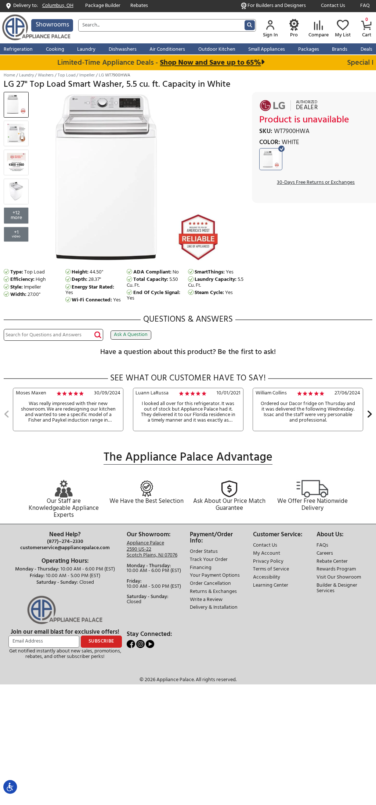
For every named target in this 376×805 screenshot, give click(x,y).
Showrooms (52, 24)
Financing (201, 568)
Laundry (26, 75)
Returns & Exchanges (213, 592)
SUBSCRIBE (101, 641)
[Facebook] (131, 644)
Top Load (67, 75)
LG (101, 75)
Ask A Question (131, 335)
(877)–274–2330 (65, 541)
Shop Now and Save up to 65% (204, 63)
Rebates (139, 6)
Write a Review (206, 600)
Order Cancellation (210, 584)
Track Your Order (209, 560)
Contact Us (333, 6)
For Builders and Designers (276, 6)
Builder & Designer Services (337, 588)
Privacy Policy (268, 562)
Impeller (87, 75)
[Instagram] (141, 644)
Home (9, 75)
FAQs (322, 545)
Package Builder (102, 6)
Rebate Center (332, 562)
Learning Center (270, 585)
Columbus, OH (57, 6)
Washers (46, 75)
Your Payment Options (215, 576)
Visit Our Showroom (339, 577)
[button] (7, 415)
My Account (266, 554)
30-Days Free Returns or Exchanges (316, 183)
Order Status (204, 552)
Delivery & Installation (214, 608)
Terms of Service (271, 569)
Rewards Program (336, 569)
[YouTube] (150, 644)
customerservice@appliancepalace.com (65, 548)
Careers (325, 554)
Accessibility (266, 577)
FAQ (365, 6)
